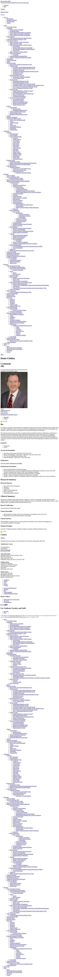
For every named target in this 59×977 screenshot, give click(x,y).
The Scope (6, 601)
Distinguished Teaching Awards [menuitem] (20, 82)
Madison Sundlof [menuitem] (17, 153)
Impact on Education (18, 893)
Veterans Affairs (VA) (15, 929)
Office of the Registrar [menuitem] (15, 53)
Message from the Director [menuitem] (19, 185)
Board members (17, 732)
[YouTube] (5, 605)
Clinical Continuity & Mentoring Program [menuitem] (23, 231)
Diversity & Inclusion (12, 740)
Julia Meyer (16, 773)
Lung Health (13, 959)
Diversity (6, 585)
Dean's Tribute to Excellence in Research (20, 627)
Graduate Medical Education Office (18, 650)
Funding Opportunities (12, 916)
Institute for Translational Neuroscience (22, 948)
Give (5, 582)
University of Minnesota (15, 615)
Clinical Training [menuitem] (20, 188)
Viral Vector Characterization (20, 659)
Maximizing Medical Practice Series (18, 737)
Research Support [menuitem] (11, 296)
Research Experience (24, 837)
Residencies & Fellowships (13, 876)
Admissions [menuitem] (6, 131)
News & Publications (18, 826)
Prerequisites (22, 840)
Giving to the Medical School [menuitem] (14, 118)
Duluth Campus (10, 630)
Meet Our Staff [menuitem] (16, 274)
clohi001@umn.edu (5, 410)
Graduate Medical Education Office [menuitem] (18, 56)
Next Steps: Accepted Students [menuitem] (23, 172)
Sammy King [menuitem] (16, 157)
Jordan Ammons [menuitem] (17, 147)
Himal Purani (16, 768)
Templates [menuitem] (12, 303)
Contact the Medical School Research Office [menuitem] (20, 292)
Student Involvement (15, 884)
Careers (5, 584)
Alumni (8, 23)
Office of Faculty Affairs (16, 637)
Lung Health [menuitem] (13, 336)
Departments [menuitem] (10, 59)
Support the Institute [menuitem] (21, 335)
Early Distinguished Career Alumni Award (23, 716)
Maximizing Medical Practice (20, 733)
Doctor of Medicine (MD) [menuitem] (13, 177)
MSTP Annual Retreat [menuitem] (18, 238)
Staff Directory (16, 822)
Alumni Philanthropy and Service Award (23, 714)
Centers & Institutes (11, 654)
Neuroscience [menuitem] (13, 324)
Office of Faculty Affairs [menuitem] (16, 43)
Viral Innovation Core (15, 655)
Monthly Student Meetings (19, 859)
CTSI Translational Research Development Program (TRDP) (27, 869)
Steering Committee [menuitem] (18, 200)
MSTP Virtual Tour (17, 848)
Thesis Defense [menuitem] (19, 206)
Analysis (15, 665)
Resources (15, 832)
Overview (15, 807)
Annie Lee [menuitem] (15, 138)
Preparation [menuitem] (19, 240)
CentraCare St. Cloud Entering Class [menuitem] (22, 168)
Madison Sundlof (17, 776)
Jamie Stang (16, 769)
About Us (9, 755)
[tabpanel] (29, 475)
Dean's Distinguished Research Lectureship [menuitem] (20, 32)
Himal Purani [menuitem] (16, 145)
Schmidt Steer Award (18, 696)
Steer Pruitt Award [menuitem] (17, 74)
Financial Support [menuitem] (17, 222)
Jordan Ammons (17, 771)
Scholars (18, 957)
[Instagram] (3, 605)
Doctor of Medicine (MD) (13, 800)
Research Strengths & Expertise (14, 936)
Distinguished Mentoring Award (21, 704)
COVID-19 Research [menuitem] (12, 307)
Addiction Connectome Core (17, 673)
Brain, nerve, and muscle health (17, 743)
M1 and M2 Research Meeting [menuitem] (20, 235)
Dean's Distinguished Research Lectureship (20, 626)
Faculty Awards (13, 702)
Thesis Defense (19, 829)
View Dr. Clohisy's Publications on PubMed (11, 463)
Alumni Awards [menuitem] (14, 89)
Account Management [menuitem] (18, 99)
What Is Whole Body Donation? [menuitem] (18, 268)
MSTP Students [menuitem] (13, 227)
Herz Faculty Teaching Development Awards (21, 687)
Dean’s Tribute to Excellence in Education (20, 629)
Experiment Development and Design (22, 668)
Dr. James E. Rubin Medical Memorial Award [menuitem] (24, 67)
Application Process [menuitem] (11, 165)
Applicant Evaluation (21, 841)
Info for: (6, 17)
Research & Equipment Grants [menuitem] (20, 102)
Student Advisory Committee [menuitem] (20, 197)
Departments (10, 652)
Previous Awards (17, 682)
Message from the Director (19, 808)
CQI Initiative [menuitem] (13, 259)
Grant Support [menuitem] (16, 46)
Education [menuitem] (6, 174)
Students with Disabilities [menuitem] (19, 229)
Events (8, 975)
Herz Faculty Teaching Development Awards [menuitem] (21, 64)
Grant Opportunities (18, 871)
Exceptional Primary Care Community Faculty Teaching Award (28, 708)
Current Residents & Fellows (11, 593)
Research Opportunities (15, 868)
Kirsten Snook (16, 775)
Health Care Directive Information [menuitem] (21, 278)
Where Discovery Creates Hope (11, 599)
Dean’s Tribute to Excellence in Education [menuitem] (20, 35)
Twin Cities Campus (12, 621)
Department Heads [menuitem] (14, 31)
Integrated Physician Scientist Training (25, 814)
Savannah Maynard (17, 782)
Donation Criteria (14, 898)
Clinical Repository (11, 965)
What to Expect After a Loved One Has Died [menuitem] (21, 282)
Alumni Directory (17, 825)
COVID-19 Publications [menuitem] (16, 311)
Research (6, 887)
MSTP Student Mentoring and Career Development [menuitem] (28, 192)
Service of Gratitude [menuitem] (15, 289)
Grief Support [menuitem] (16, 286)
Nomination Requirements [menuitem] (19, 96)
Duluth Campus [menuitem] (10, 36)
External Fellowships (18, 816)
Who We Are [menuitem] (16, 50)
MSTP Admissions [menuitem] (14, 210)
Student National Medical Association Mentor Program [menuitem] (23, 163)
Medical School (4, 12)
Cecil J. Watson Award (18, 701)
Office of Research (11, 914)
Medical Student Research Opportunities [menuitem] (22, 47)
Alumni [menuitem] (8, 106)
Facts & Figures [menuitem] (14, 135)
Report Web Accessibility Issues (19, 617)
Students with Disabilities (19, 852)
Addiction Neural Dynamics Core (18, 666)
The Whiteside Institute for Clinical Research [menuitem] (24, 49)
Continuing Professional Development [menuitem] (16, 256)
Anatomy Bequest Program (13, 889)
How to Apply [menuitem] (16, 211)
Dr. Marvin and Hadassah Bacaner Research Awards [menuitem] (25, 71)
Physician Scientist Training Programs (22, 851)
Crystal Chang (16, 765)
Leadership (9, 622)
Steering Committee (18, 823)
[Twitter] (2, 605)
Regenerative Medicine (15, 750)
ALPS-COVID (13, 932)
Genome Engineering (15, 943)
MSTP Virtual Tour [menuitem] (17, 225)
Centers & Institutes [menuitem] (11, 60)
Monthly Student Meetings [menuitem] (19, 236)
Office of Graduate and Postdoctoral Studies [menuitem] (20, 57)
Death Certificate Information (20, 907)
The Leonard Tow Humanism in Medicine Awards (25, 709)
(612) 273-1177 (4, 413)
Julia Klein (15, 772)
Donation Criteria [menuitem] (14, 275)
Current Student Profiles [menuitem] (16, 136)
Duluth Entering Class (18, 794)
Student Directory (17, 819)
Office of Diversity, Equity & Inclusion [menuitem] (19, 42)
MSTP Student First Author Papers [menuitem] (24, 204)
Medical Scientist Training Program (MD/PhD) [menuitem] (18, 181)
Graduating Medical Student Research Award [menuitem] (24, 68)
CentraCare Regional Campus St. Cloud (16, 633)
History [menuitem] (8, 61)
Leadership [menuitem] (9, 28)
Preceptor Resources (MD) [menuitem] (16, 178)
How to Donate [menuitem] (13, 277)
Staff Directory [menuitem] (16, 199)
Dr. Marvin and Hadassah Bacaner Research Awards (25, 694)
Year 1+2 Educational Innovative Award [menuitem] (22, 88)
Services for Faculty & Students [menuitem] (17, 97)
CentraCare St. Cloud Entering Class (22, 791)
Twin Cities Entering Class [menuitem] (19, 170)
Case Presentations (17, 862)
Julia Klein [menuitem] (15, 149)
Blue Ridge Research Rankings (14, 971)
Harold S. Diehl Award (18, 718)
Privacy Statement (8, 617)
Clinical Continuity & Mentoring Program (23, 854)
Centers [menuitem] (18, 328)
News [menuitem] (5, 345)
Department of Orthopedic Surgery (9, 414)
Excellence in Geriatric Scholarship (21, 700)
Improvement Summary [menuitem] (15, 260)
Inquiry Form (16, 902)
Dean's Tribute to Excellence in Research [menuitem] (20, 34)
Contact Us (6, 580)
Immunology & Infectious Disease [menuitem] (18, 321)
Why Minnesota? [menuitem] (14, 134)
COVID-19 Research (12, 930)
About (5, 619)
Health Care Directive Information (21, 901)
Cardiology (12, 940)
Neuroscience (13, 947)
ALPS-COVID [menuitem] (13, 309)
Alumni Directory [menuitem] (17, 202)
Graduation (15, 648)
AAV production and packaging (20, 657)
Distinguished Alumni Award (20, 715)
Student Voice (13, 886)
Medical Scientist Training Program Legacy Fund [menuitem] (22, 250)
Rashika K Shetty (17, 777)
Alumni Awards (14, 712)
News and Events (14, 683)
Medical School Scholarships (20, 726)
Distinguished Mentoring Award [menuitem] (21, 81)
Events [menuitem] (8, 352)
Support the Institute (21, 958)
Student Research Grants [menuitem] (19, 104)
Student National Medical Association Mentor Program (23, 786)
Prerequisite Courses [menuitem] (15, 161)
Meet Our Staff (16, 897)
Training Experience (18, 809)
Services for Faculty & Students (17, 721)
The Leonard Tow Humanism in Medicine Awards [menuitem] (25, 86)
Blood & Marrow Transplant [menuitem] (17, 314)
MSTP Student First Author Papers (24, 827)
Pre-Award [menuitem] (9, 297)
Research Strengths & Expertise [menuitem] (14, 313)
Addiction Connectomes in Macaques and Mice (24, 675)
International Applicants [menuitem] (25, 215)
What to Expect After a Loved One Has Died (21, 905)
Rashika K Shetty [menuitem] (17, 154)
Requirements (19, 836)
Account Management (18, 722)
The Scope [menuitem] (9, 350)
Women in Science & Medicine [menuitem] (20, 242)
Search (2, 9)
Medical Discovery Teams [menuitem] (13, 339)
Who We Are (16, 644)
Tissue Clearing (16, 662)
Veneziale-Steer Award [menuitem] (18, 70)
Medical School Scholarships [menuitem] (20, 103)
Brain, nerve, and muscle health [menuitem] (17, 120)
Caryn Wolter (16, 764)
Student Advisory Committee (20, 821)
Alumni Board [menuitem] (13, 107)
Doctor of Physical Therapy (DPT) (15, 802)
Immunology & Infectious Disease (18, 944)
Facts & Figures (14, 758)
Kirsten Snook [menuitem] (16, 152)
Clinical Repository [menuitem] (11, 342)
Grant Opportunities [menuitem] (18, 247)
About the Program (14, 805)
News (5, 968)
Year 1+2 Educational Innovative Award (22, 711)
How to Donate (13, 900)
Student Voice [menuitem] (13, 263)
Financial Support (17, 846)
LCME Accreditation (12, 880)
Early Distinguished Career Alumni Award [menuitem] (23, 93)
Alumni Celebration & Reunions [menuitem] (18, 111)
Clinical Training (20, 811)
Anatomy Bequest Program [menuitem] (13, 265)
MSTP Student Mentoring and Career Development (28, 815)
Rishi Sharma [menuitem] (16, 156)
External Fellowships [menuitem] (18, 193)
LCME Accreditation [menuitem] (12, 257)
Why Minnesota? (14, 757)
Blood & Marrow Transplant (17, 937)
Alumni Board (13, 730)
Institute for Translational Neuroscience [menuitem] (22, 325)
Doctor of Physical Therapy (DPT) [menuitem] (15, 179)
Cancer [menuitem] (11, 121)
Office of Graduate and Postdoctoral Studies (20, 651)
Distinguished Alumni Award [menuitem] (20, 92)
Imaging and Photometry (19, 671)
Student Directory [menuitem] (17, 196)
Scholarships (13, 751)
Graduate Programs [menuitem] (11, 252)
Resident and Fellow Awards (17, 698)
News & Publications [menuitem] (18, 203)
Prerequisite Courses (15, 784)
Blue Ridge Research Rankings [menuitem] (14, 347)
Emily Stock (16, 766)
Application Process (11, 789)
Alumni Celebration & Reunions (18, 734)
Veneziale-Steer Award (18, 693)
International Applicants (25, 839)
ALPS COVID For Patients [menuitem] (19, 310)
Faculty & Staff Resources (10, 588)
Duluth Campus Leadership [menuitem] (16, 29)
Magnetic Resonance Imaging (17, 946)
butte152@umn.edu (5, 550)
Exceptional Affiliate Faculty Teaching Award (24, 707)
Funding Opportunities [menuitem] (12, 293)
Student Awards (14, 689)
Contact (4, 531)
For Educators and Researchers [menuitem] (17, 267)
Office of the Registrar (15, 647)
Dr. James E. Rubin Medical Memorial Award (24, 690)
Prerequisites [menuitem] (22, 217)
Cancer (11, 744)
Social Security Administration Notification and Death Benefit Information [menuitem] (31, 285)
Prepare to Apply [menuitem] (11, 160)
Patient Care (7, 966)
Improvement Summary (15, 883)
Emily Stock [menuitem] (16, 143)
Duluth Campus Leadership (16, 623)
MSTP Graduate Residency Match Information (27, 830)
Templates (12, 926)
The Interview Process (21, 843)
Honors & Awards (11, 686)
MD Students (10, 18)
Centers (18, 951)
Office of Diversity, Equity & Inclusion (19, 636)
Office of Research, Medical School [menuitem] (18, 52)
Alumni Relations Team (15, 736)
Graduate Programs (11, 875)
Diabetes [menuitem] (12, 318)
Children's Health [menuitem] (14, 122)
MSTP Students (13, 850)
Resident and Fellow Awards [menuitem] (17, 75)
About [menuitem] (5, 25)
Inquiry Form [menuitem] (16, 279)
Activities (15, 818)
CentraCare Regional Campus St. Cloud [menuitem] (16, 39)
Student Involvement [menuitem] (15, 261)
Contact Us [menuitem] (12, 249)
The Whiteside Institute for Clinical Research (24, 643)
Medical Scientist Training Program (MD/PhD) (18, 804)
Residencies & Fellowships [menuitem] (13, 253)
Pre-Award (9, 921)
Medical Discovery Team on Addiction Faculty (21, 964)
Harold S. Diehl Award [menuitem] (18, 95)
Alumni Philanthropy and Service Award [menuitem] (23, 91)
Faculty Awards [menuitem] (13, 79)
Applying (15, 680)
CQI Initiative (13, 882)
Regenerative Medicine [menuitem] (15, 127)
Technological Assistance (19, 669)
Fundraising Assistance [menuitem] (18, 100)
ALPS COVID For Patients (19, 933)
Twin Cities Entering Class (19, 793)
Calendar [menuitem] (12, 234)
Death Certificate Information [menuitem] (20, 284)
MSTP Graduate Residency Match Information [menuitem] (27, 207)
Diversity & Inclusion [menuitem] (12, 117)
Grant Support (16, 640)
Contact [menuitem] (9, 116)
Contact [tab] (5, 418)
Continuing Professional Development (16, 879)
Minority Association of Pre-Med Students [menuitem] (20, 164)
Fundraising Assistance (18, 723)
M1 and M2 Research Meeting (20, 858)
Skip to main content (6, 1)
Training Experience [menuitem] (18, 186)
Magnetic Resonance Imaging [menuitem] (17, 322)
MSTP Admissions (14, 833)
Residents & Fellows (12, 20)
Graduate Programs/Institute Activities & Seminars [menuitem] (25, 243)
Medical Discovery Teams (13, 962)
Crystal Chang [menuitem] (16, 142)
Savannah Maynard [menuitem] (17, 159)
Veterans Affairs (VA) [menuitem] (15, 306)
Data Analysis (16, 672)
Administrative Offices (12, 634)
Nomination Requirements (19, 719)
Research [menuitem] (6, 264)
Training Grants (13, 927)
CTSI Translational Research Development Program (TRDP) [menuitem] (27, 246)
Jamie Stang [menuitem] (16, 146)
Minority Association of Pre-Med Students (20, 787)
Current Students (8, 592)
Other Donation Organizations (20, 904)
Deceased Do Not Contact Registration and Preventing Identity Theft (29, 911)
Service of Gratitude (15, 912)
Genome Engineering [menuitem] (15, 320)
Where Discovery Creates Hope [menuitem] (14, 349)
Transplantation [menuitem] (13, 129)
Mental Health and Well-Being (20, 855)
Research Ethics (11, 918)
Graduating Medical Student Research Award (24, 691)
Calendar (12, 857)
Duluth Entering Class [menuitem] (18, 171)
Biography (5, 421)
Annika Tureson (17, 762)
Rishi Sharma (16, 779)
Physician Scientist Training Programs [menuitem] (22, 228)
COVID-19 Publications (16, 934)
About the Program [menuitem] (14, 182)
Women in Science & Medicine (20, 865)
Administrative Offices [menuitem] (12, 41)
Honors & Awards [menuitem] (11, 63)
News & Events (20, 954)
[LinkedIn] (6, 605)
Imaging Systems (17, 664)
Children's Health (14, 746)
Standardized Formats (18, 676)
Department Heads (14, 625)
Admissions (6, 754)
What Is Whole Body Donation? (18, 891)
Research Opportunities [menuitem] (15, 245)
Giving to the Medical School (14, 741)
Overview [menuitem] (15, 184)
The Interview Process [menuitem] (21, 220)
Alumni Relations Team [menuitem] (15, 113)
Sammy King (16, 780)
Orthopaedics (13, 748)
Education (6, 797)
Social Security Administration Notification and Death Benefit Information (31, 908)
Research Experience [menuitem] (24, 214)
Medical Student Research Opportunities (22, 641)
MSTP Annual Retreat (18, 861)
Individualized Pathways (13, 877)
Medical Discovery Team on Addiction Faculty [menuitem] (21, 340)
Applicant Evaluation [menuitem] (21, 218)
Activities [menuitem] (15, 195)
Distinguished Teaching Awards (20, 705)
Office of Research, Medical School (18, 646)
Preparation (19, 864)
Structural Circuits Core (15, 661)
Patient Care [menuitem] (7, 343)
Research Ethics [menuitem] (11, 295)
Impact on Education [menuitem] (18, 270)
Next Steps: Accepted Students (23, 796)
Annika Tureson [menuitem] (17, 139)
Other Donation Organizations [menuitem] (20, 281)
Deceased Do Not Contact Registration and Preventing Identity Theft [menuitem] (29, 288)
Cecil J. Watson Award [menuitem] (18, 78)
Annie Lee (15, 761)
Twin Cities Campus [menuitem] (12, 27)
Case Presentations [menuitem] (17, 239)
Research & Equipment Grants (20, 725)
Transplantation (13, 752)
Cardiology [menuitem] (12, 317)
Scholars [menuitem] (18, 334)
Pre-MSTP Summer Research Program (22, 847)
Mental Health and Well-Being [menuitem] (20, 232)
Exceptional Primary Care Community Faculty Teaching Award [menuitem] (28, 85)
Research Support (11, 919)
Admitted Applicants (15, 790)
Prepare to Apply (11, 783)
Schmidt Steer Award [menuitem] (18, 72)
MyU (5, 6)
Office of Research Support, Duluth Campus (20, 632)
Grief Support (16, 909)
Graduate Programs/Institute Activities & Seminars (25, 866)
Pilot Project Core (14, 679)
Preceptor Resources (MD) (16, 801)
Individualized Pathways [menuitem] (13, 254)
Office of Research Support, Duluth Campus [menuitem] (20, 38)
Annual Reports (7, 602)
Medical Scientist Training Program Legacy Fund (22, 873)
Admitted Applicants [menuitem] (15, 167)
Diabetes (12, 941)
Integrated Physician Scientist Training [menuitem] (25, 190)
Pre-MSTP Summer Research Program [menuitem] (22, 224)
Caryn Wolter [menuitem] (16, 141)
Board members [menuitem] (17, 109)
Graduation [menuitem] (15, 54)
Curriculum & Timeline (21, 812)
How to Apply (16, 834)
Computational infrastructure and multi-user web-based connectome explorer (31, 677)
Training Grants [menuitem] (13, 304)
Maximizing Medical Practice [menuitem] (20, 110)
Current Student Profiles (16, 759)
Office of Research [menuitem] (11, 290)
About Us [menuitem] (9, 132)
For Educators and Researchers (17, 890)
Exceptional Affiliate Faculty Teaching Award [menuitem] (24, 84)
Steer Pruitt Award (17, 697)
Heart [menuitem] (11, 124)
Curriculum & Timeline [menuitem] (21, 189)
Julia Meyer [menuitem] (16, 150)
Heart (11, 747)
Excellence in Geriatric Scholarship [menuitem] (21, 77)
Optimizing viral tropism (19, 658)
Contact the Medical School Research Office (20, 915)
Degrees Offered (11, 798)
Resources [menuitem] (15, 209)
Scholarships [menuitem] (13, 128)
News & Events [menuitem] (20, 331)
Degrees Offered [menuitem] (11, 175)
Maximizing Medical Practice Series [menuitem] (18, 114)
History (8, 684)
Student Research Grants (19, 727)
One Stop (6, 5)
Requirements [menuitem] (19, 213)
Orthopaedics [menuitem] (13, 125)
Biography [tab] (6, 417)
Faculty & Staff (10, 21)
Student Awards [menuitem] (14, 66)
